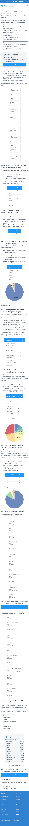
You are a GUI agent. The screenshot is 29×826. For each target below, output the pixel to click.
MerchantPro (13, 15)
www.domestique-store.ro (13, 622)
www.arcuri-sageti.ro (14, 574)
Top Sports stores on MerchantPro (12, 48)
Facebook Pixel (10, 348)
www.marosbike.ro (13, 541)
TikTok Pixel (9, 360)
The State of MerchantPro (10, 788)
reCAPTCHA (9, 365)
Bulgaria (11, 279)
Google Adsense (10, 355)
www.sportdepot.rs (13, 590)
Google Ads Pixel (10, 345)
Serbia (10, 272)
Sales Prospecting (5, 796)
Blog (17, 804)
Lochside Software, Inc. (7, 823)
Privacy (17, 811)
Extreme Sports (14, 109)
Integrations (4, 801)
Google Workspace (11, 362)
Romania (11, 270)
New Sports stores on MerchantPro (12, 50)
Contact (18, 799)
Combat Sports (14, 147)
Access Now (14, 64)
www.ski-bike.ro (11, 639)
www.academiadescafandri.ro (14, 671)
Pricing (3, 811)
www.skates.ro (12, 524)
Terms (17, 814)
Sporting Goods (14, 90)
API (2, 804)
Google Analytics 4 (11, 352)
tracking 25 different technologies (13, 314)
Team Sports (13, 128)
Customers (18, 801)
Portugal (11, 275)
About (17, 796)
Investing (3, 799)
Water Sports (13, 137)
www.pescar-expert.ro (14, 557)
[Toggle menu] (27, 6)
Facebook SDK (10, 357)
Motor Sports (13, 156)
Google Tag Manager (11, 343)
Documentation (5, 814)
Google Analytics (10, 350)
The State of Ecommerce (9, 786)
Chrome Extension (19, 1)
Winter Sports (13, 119)
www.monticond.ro (11, 688)
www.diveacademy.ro (12, 655)
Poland (11, 277)
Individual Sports (14, 100)
